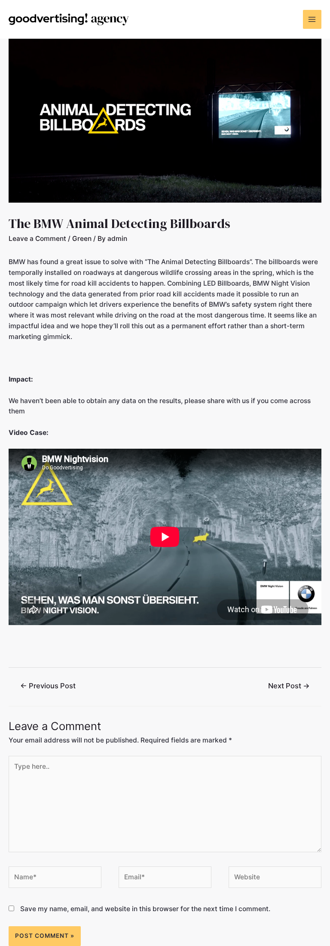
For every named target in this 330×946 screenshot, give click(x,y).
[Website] (275, 879)
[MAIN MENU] (312, 19)
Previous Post (48, 685)
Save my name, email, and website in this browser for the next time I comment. (145, 909)
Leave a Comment (37, 238)
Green (82, 238)
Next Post (289, 685)
